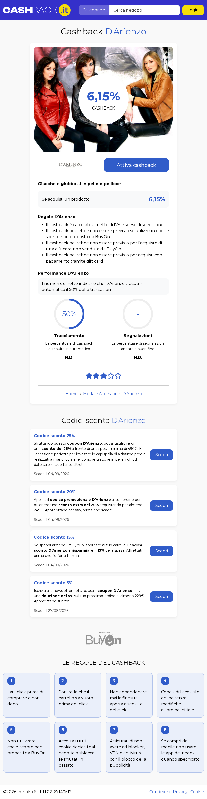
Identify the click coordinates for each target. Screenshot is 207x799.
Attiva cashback (136, 165)
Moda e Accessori (100, 393)
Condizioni (159, 791)
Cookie (197, 791)
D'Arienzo (132, 393)
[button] (94, 10)
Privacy (180, 791)
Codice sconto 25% (54, 435)
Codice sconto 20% (55, 491)
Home (71, 393)
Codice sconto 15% (54, 537)
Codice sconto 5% (53, 582)
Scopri (161, 454)
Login (193, 10)
